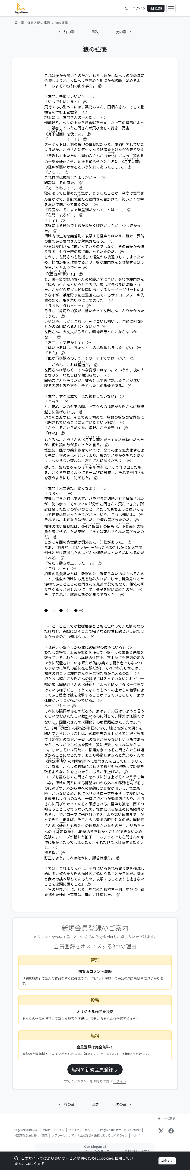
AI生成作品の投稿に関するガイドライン (102, 1135)
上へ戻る (169, 1118)
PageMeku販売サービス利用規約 (120, 1130)
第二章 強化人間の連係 (32, 22)
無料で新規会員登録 (92, 1069)
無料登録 (155, 8)
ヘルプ (135, 1135)
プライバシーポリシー (82, 1130)
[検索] (127, 8)
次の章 (121, 31)
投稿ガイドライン (53, 1130)
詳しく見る (35, 1163)
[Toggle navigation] (171, 8)
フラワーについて (63, 1135)
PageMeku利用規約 (26, 1130)
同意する (167, 1160)
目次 (95, 31)
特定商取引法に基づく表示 (31, 1135)
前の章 (69, 31)
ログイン (139, 8)
